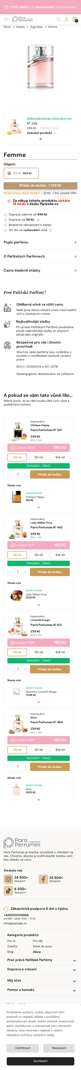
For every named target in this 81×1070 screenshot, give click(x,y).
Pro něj (37, 941)
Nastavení (59, 1048)
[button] (40, 243)
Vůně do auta (42, 946)
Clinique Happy (35, 497)
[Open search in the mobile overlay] (59, 19)
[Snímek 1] (39, 507)
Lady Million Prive (36, 594)
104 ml (60, 457)
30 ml (17, 457)
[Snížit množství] (10, 474)
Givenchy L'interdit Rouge (41, 692)
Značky (20, 27)
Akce (37, 952)
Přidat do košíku (40, 185)
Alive (29, 789)
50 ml (39, 457)
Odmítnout (22, 1048)
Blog (10, 952)
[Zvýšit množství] (25, 474)
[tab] (41, 139)
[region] (40, 66)
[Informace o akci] (12, 448)
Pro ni (11, 941)
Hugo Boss (36, 27)
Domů (7, 27)
